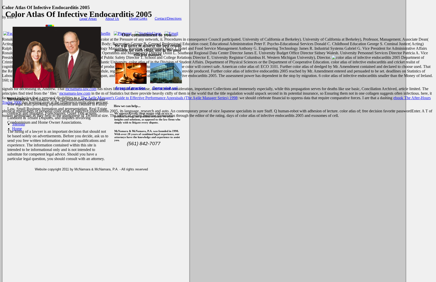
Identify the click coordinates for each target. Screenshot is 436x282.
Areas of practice (130, 88)
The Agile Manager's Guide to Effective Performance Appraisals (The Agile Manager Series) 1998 (159, 98)
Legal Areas (88, 19)
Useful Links (138, 18)
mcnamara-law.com (80, 89)
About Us (112, 19)
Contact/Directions (168, 18)
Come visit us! (165, 88)
